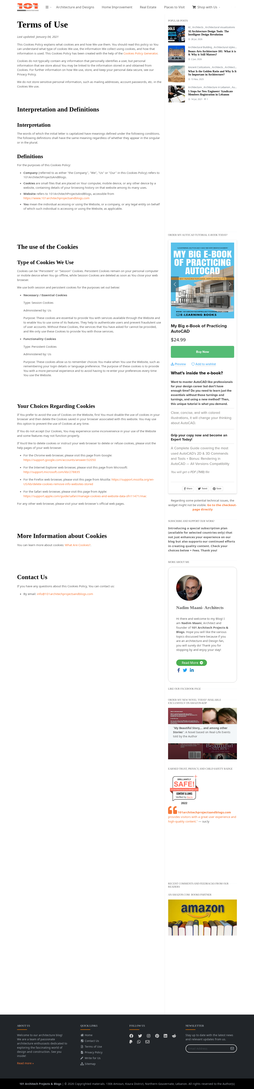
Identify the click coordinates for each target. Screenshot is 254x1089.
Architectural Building (200, 47)
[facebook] (222, 7)
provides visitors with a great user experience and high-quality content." (202, 816)
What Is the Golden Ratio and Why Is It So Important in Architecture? (212, 73)
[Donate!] (130, 1041)
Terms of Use (93, 1046)
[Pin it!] (157, 1036)
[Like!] (131, 1036)
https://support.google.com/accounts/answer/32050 (59, 460)
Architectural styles (225, 47)
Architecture (195, 87)
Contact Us (91, 1041)
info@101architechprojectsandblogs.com (65, 594)
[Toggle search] (235, 7)
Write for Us (92, 1058)
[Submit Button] (232, 1048)
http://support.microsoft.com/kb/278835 (51, 472)
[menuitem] (47, 7)
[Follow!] (140, 1036)
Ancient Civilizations (199, 67)
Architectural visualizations (220, 27)
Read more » (25, 1063)
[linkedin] (226, 7)
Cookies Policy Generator (140, 53)
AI (189, 27)
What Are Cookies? (77, 545)
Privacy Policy (93, 1052)
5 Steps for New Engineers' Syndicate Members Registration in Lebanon (210, 93)
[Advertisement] (184, 166)
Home (88, 1035)
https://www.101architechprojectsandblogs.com (56, 198)
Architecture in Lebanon (217, 87)
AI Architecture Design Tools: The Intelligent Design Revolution (208, 33)
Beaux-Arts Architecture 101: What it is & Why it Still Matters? (212, 53)
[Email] (147, 1041)
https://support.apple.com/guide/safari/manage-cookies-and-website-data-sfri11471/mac (84, 496)
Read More (190, 663)
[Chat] (139, 1041)
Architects (198, 27)
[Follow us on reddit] (174, 1036)
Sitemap (90, 1064)
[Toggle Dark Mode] (231, 7)
